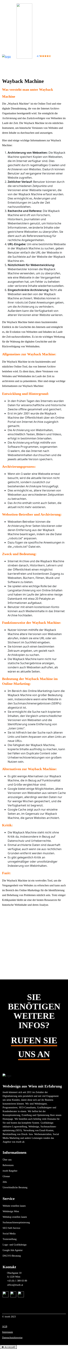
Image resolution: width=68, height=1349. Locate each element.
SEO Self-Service (11, 1228)
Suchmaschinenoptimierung (16, 1222)
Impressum (7, 1332)
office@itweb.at (15, 1285)
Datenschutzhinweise (12, 1337)
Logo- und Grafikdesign (15, 1244)
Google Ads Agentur (13, 1250)
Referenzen (8, 1165)
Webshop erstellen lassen (15, 1217)
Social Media (9, 1233)
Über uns (7, 1159)
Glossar (6, 1176)
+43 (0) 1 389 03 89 (17, 1280)
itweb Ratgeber (10, 1171)
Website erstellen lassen (14, 1206)
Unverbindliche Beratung (15, 1187)
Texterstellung (10, 1239)
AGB (4, 1326)
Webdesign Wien (11, 1211)
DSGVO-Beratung (12, 1255)
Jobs (5, 1182)
